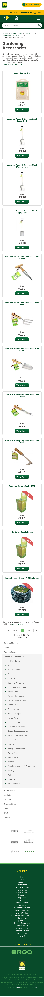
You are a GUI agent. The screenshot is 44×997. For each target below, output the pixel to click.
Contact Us (22, 918)
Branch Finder (22, 902)
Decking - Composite (17, 683)
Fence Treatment (15, 722)
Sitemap (22, 905)
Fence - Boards (14, 692)
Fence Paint (13, 718)
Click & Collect (22, 913)
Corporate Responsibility (22, 915)
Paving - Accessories (16, 749)
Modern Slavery (22, 931)
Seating (11, 771)
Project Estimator (22, 885)
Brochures (22, 895)
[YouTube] (19, 952)
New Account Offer (22, 910)
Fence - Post (13, 705)
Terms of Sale (22, 933)
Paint (6, 808)
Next (29, 630)
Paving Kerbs (13, 757)
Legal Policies (22, 920)
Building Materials (11, 643)
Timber (7, 817)
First (7, 630)
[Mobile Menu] (38, 18)
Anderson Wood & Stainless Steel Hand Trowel (22, 349)
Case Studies (22, 892)
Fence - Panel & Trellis (17, 700)
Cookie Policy (22, 928)
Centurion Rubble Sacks (22, 532)
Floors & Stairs (10, 652)
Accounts (22, 882)
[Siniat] (15, 851)
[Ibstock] (15, 841)
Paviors (11, 762)
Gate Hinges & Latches (17, 735)
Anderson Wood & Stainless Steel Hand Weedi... (22, 441)
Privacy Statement (22, 923)
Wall (9, 775)
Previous (15, 630)
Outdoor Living (10, 804)
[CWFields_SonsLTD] (29, 831)
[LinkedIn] (29, 952)
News (22, 879)
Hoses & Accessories (16, 740)
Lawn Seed (12, 744)
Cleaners (11, 674)
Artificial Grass (14, 661)
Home (5, 33)
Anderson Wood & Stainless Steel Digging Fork (22, 166)
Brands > (29, 851)
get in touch (17, 624)
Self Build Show (22, 887)
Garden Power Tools (16, 727)
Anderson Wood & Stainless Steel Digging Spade (22, 212)
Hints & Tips (22, 890)
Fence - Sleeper (14, 714)
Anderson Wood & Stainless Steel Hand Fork (22, 303)
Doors (6, 647)
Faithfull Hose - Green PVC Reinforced (22, 578)
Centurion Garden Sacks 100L (22, 486)
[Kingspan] (29, 841)
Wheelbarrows (14, 784)
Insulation (8, 795)
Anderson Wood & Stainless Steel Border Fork (22, 120)
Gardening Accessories (18, 731)
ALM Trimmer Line (22, 73)
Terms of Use (22, 936)
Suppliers (22, 897)
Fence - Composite (16, 696)
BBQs (10, 665)
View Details (22, 110)
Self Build (29, 33)
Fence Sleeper (14, 709)
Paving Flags (13, 753)
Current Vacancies (22, 908)
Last (36, 630)
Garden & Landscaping (13, 35)
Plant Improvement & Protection (21, 766)
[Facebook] (13, 952)
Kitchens (7, 799)
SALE (6, 813)
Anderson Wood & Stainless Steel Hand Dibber (22, 258)
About (22, 900)
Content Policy (22, 925)
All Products (16, 33)
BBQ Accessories (15, 670)
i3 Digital (34, 987)
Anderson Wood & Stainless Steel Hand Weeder (22, 395)
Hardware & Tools (11, 790)
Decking (11, 679)
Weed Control (13, 779)
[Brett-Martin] (15, 831)
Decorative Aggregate (17, 687)
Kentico (17, 987)
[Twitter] (24, 952)
